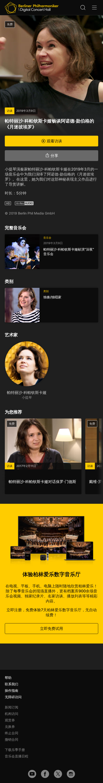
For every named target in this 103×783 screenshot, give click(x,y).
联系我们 (11, 684)
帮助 (8, 678)
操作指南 (11, 690)
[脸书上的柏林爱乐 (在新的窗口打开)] (45, 774)
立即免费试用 (51, 628)
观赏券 (10, 720)
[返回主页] (31, 7)
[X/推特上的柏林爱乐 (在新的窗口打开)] (58, 774)
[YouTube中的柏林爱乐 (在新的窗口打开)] (32, 774)
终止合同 (11, 733)
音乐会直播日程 (16, 756)
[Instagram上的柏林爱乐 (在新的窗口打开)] (71, 774)
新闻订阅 (11, 707)
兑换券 (10, 726)
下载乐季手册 (15, 750)
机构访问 (11, 714)
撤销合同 (11, 739)
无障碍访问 (13, 697)
